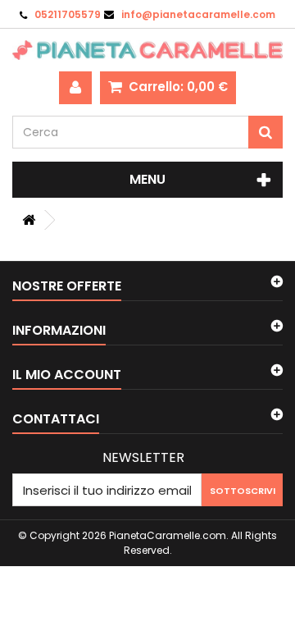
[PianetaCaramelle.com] (147, 50)
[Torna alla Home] (28, 220)
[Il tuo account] (75, 87)
